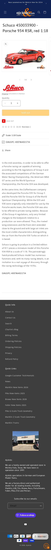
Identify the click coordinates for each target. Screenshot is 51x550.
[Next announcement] (46, 3)
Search (8, 323)
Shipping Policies (13, 347)
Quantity (5, 98)
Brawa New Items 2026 (16, 399)
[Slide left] (20, 80)
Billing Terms (11, 335)
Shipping (5, 94)
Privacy (8, 353)
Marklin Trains (12, 423)
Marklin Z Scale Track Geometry (20, 417)
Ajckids (28, 545)
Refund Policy (11, 359)
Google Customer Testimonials (19, 375)
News (7, 381)
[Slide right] (31, 80)
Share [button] (7, 150)
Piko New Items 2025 (15, 393)
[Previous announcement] (5, 3)
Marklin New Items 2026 (16, 387)
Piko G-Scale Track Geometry (18, 411)
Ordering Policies (13, 341)
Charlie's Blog (11, 329)
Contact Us (10, 317)
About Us (9, 311)
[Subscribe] (40, 506)
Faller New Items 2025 (15, 405)
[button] (5, 12)
